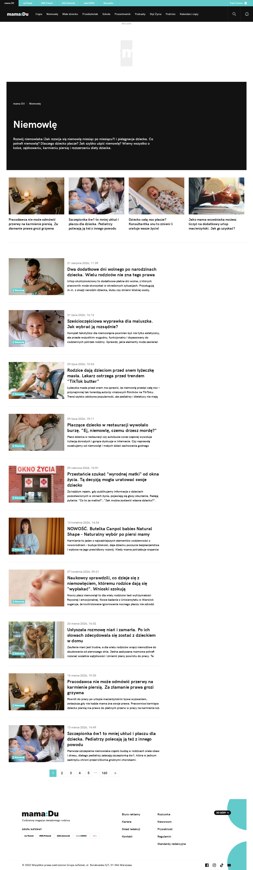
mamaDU (9, 3)
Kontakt (127, 836)
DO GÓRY (221, 812)
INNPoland (47, 3)
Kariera (126, 821)
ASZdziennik (68, 3)
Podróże (170, 14)
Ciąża (39, 14)
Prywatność (165, 829)
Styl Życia (155, 14)
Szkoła (106, 14)
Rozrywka (108, 3)
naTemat (27, 3)
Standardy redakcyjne (171, 844)
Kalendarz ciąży (189, 14)
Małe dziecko (70, 14)
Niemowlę (52, 14)
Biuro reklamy (131, 814)
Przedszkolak (90, 14)
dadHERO (89, 3)
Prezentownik (123, 14)
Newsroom (164, 821)
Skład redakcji (131, 829)
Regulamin (164, 836)
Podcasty (140, 14)
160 (104, 773)
